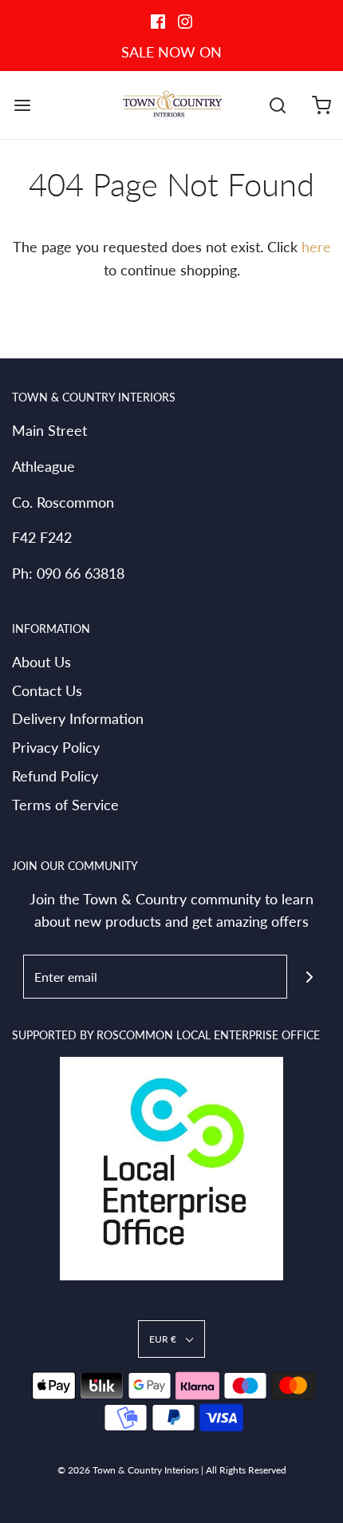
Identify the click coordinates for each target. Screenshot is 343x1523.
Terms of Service (65, 804)
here (316, 246)
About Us (41, 662)
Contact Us (47, 690)
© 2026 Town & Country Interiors (128, 1470)
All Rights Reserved (246, 1470)
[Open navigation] (22, 105)
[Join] (309, 977)
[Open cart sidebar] (321, 105)
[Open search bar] (277, 105)
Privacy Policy (56, 747)
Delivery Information (78, 718)
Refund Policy (55, 776)
